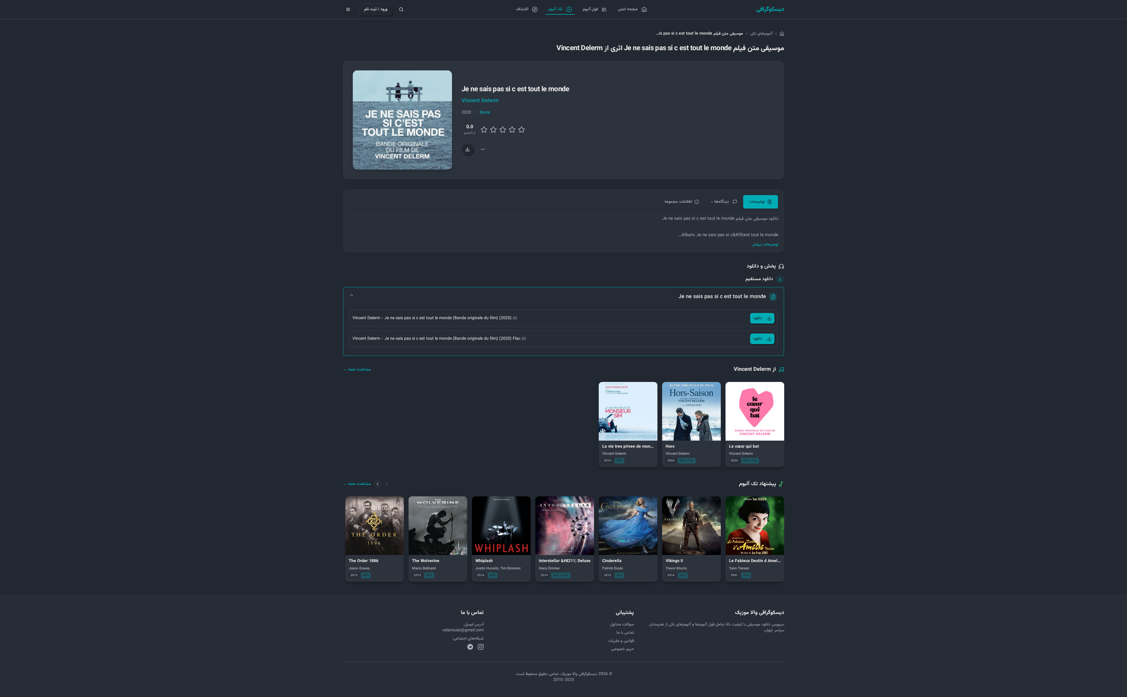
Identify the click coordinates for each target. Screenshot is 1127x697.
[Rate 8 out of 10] (512, 130)
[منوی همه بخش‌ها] (348, 9)
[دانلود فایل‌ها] (467, 149)
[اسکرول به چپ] (377, 484)
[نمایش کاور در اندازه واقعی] (402, 120)
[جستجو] (401, 9)
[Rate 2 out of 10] (484, 130)
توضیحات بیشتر (765, 245)
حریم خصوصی (622, 649)
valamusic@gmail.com (463, 630)
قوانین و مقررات (621, 641)
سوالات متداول (622, 624)
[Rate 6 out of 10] (503, 130)
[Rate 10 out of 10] (521, 130)
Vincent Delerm (480, 101)
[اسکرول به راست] (387, 484)
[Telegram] (470, 647)
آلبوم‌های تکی (761, 34)
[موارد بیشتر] (483, 149)
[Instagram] (481, 647)
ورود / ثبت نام (375, 9)
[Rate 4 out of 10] (493, 130)
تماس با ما (625, 633)
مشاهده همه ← (357, 370)
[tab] (760, 202)
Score (485, 113)
